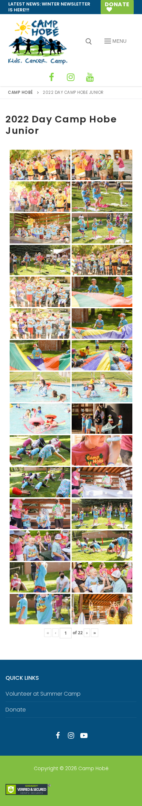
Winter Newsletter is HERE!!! (49, 7)
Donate (117, 4)
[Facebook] (51, 77)
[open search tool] (88, 41)
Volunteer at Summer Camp (43, 694)
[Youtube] (84, 735)
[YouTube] (90, 77)
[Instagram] (71, 77)
